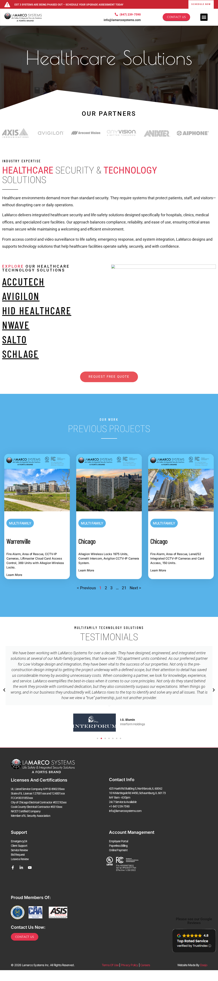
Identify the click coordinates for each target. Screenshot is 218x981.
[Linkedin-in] (21, 867)
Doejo (203, 965)
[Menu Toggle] (204, 17)
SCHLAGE (20, 354)
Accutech (23, 281)
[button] (4, 690)
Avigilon (21, 296)
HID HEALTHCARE (36, 310)
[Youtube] (30, 867)
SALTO (14, 339)
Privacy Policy (129, 965)
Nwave (16, 325)
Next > (135, 587)
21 (124, 587)
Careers (145, 965)
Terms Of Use (110, 965)
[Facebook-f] (13, 867)
